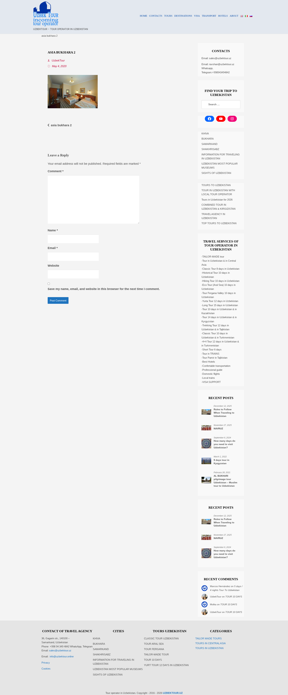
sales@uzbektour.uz (220, 58)
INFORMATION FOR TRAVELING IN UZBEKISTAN (221, 156)
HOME (143, 15)
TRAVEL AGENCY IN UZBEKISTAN (213, 216)
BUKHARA (208, 138)
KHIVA (205, 133)
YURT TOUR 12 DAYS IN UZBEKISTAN (166, 665)
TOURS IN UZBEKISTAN (209, 648)
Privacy (46, 662)
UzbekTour (58, 60)
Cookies (46, 668)
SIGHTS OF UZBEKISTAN (216, 173)
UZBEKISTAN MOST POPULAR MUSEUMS (220, 165)
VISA (197, 15)
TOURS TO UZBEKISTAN (216, 185)
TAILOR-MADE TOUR (156, 654)
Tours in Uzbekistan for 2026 (217, 199)
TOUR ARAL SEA (154, 643)
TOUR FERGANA (154, 649)
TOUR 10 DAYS (233, 596)
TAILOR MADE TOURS (208, 638)
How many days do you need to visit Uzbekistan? (224, 444)
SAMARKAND (210, 144)
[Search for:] (221, 104)
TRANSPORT (209, 15)
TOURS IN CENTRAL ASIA (210, 643)
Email (53, 248)
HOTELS (223, 15)
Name (53, 230)
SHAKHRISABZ (210, 149)
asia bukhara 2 (61, 125)
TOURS (168, 15)
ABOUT (234, 15)
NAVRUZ (218, 428)
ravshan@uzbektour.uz (221, 64)
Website (53, 265)
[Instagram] (232, 119)
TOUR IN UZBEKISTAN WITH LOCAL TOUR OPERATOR (218, 192)
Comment (56, 171)
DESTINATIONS (183, 15)
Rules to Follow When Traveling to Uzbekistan (224, 412)
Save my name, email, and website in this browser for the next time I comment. (104, 289)
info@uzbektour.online (62, 656)
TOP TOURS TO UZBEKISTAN (219, 223)
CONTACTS (155, 15)
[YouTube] (221, 119)
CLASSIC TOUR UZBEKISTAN (161, 638)
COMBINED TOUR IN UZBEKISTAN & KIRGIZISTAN (219, 206)
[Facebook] (209, 119)
